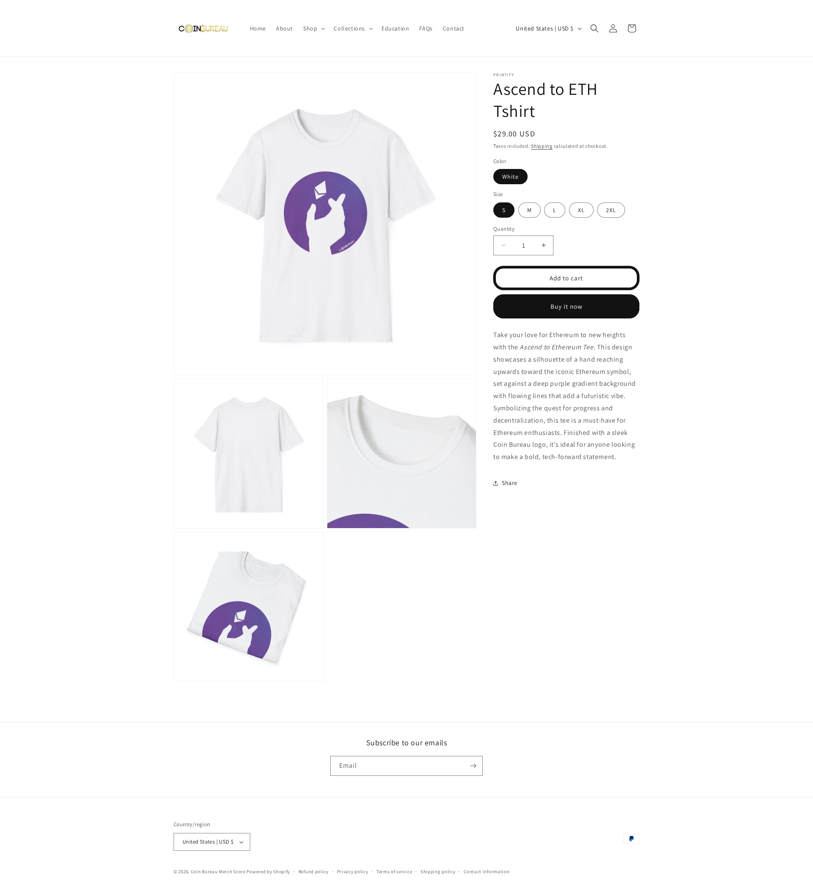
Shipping (542, 146)
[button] (313, 28)
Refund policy (314, 871)
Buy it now (566, 306)
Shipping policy (438, 871)
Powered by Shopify (268, 871)
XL (581, 209)
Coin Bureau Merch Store (218, 871)
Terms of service (394, 871)
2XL (611, 209)
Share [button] (509, 483)
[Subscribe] (473, 766)
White (510, 176)
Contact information (486, 871)
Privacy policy (352, 871)
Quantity (503, 228)
